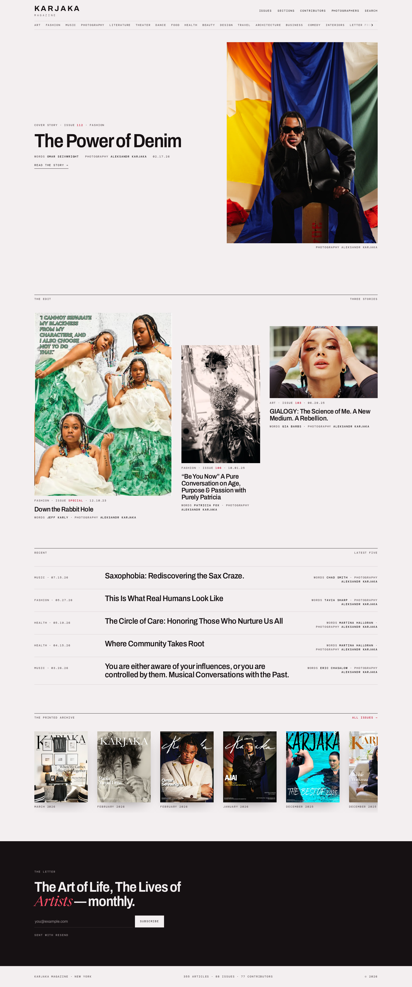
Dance (160, 25)
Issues (265, 11)
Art (37, 25)
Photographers (345, 11)
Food (175, 25)
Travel (244, 25)
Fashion (53, 25)
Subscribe (149, 921)
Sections (286, 11)
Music (71, 25)
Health (191, 25)
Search (371, 11)
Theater (143, 25)
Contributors (313, 11)
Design (226, 25)
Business (294, 25)
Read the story (51, 165)
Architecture (268, 25)
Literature (120, 25)
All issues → (365, 717)
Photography (92, 25)
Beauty (208, 25)
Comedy (314, 25)
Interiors (335, 25)
